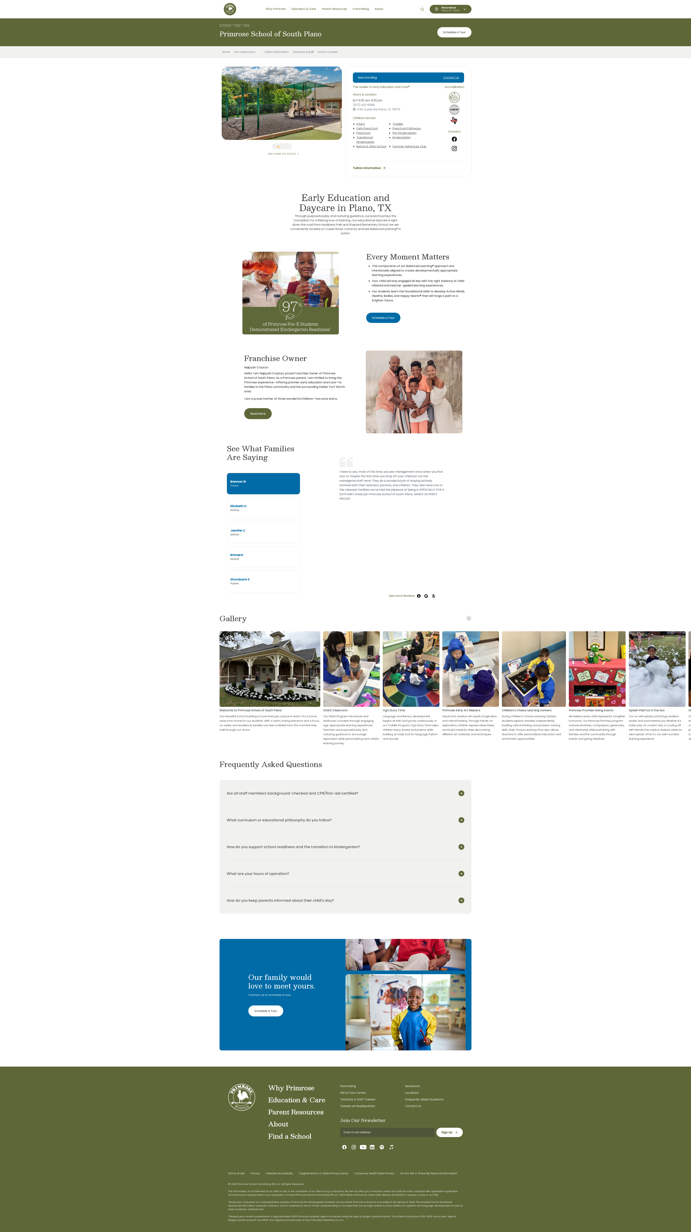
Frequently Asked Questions (424, 1099)
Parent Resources (295, 1111)
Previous (219, 103)
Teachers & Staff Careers (357, 1099)
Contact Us (451, 78)
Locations (412, 1093)
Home (226, 52)
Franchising (348, 1086)
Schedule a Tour (454, 32)
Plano (246, 24)
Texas (237, 24)
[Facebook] (454, 139)
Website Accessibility (280, 1173)
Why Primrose (291, 1087)
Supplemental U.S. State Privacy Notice (323, 1173)
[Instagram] (454, 148)
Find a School (289, 1136)
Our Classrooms (244, 52)
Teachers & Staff (303, 52)
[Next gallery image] (468, 618)
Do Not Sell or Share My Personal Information (428, 1173)
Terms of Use (236, 1173)
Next (344, 103)
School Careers (328, 52)
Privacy (255, 1173)
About (278, 1123)
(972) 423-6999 (364, 105)
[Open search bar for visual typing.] (422, 9)
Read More (258, 414)
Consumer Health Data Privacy (374, 1173)
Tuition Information (277, 52)
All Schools (225, 24)
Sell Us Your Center (353, 1093)
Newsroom (412, 1086)
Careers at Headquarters (357, 1106)
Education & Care (296, 1099)
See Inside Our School (282, 154)
